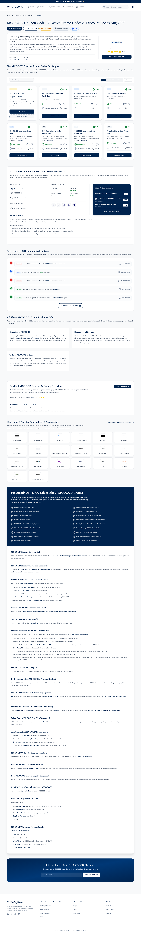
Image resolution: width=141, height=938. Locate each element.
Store (17, 15)
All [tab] (103, 79)
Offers (80, 7)
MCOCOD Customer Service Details (85, 541)
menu (132, 7)
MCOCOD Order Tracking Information (23, 532)
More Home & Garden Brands (121, 422)
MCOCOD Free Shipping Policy (21, 516)
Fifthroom (35, 338)
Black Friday (76, 913)
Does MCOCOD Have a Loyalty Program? (25, 536)
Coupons (68, 7)
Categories (54, 7)
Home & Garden (28, 15)
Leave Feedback (122, 386)
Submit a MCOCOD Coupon (20, 520)
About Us (108, 913)
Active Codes (14, 28)
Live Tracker (30, 28)
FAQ (74, 28)
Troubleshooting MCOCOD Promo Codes (86, 528)
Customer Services (18, 208)
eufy (29, 338)
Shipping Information (18, 197)
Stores (41, 7)
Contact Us (109, 906)
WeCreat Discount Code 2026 (76, 930)
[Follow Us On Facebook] (8, 914)
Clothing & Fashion (45, 906)
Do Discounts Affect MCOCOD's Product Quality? (89, 520)
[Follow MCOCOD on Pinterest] (74, 205)
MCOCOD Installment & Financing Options (25, 524)
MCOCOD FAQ (17, 192)
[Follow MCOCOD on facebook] (54, 205)
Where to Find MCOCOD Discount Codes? (25, 512)
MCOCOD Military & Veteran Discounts (86, 507)
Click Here (26, 847)
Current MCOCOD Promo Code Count (85, 512)
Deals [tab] (119, 79)
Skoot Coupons (60, 930)
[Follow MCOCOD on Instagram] (64, 205)
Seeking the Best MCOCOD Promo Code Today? (88, 524)
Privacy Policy (110, 909)
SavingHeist (15, 7)
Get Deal (22, 111)
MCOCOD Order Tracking (83, 756)
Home (30, 7)
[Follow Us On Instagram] (15, 914)
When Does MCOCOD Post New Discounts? (25, 528)
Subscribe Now (91, 875)
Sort (129, 79)
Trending (46, 28)
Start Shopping (116, 57)
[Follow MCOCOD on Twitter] (59, 205)
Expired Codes (61, 28)
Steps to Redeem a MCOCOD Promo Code (87, 516)
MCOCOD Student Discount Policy (22, 507)
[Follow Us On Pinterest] (19, 914)
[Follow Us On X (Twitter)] (12, 914)
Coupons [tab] (111, 79)
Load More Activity (70, 305)
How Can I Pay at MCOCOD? (21, 541)
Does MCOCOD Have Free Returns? (85, 532)
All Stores (43, 917)
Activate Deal (54, 115)
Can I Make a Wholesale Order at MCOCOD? (87, 536)
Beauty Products (45, 913)
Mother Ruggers (21, 338)
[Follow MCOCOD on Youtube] (69, 205)
